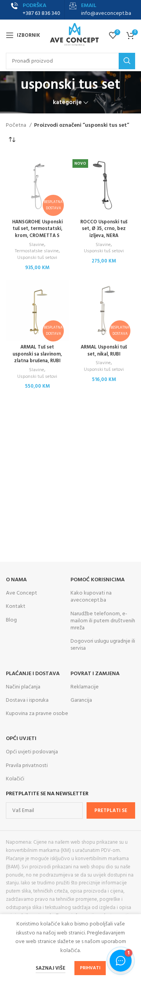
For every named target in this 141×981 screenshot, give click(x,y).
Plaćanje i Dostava (33, 673)
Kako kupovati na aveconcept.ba (91, 597)
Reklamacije (84, 687)
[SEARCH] (127, 61)
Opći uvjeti (21, 738)
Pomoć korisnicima (97, 579)
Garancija (81, 700)
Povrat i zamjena (94, 673)
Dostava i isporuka (27, 700)
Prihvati (90, 968)
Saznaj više (50, 968)
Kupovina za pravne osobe (37, 713)
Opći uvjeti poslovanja (32, 751)
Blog (11, 620)
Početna (16, 125)
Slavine (36, 245)
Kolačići (15, 778)
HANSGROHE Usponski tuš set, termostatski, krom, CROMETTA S (37, 229)
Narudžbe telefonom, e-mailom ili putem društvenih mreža (102, 620)
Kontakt (15, 606)
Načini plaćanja (23, 687)
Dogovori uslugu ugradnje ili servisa (102, 645)
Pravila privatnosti (27, 765)
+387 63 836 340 (41, 13)
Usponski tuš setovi (37, 258)
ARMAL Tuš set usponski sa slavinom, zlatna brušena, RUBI (37, 354)
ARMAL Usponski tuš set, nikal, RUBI (104, 350)
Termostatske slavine (37, 251)
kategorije (67, 103)
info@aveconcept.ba (106, 13)
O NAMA (16, 579)
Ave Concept (21, 593)
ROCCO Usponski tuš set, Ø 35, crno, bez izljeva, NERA (103, 229)
